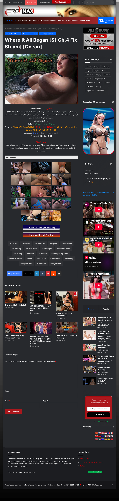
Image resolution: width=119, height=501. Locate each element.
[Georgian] (96, 436)
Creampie (47, 248)
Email (7, 401)
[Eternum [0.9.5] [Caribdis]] (16, 297)
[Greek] (102, 436)
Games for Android (30, 34)
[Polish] (96, 439)
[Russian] (102, 439)
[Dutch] (105, 433)
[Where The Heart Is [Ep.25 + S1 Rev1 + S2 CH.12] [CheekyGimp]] (89, 321)
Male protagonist (60, 253)
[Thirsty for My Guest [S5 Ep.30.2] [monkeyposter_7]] (89, 358)
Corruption (32, 248)
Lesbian (43, 253)
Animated (40, 243)
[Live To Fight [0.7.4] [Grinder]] (89, 381)
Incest (31, 253)
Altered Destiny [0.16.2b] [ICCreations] (104, 369)
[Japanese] (108, 436)
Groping (18, 253)
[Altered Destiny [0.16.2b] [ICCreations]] (89, 369)
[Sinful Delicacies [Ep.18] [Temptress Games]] (16, 327)
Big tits (96, 71)
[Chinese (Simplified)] (96, 433)
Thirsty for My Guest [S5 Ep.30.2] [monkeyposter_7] (106, 358)
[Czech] (99, 433)
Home (8, 29)
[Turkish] (111, 439)
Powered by (93, 422)
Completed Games (48, 20)
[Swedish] (108, 439)
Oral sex (42, 258)
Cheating (17, 248)
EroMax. (85, 485)
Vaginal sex (27, 263)
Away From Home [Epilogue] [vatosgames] (104, 347)
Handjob (107, 75)
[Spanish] (105, 439)
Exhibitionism (64, 248)
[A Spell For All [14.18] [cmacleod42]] (67, 301)
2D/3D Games (11, 20)
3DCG (14, 243)
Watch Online (85, 20)
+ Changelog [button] (11, 157)
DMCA (82, 466)
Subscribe (99, 415)
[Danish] (102, 433)
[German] (99, 436)
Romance (55, 258)
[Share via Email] (59, 273)
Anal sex (26, 243)
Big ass (54, 243)
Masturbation (16, 258)
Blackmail (67, 243)
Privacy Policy (85, 459)
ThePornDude (90, 171)
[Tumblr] (42, 273)
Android (61, 20)
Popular (106, 309)
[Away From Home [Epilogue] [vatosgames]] (89, 347)
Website (46, 401)
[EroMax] (59, 11)
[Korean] (111, 436)
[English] (108, 433)
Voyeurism (56, 263)
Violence (42, 263)
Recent (91, 309)
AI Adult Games (72, 20)
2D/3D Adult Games (19, 29)
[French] (111, 433)
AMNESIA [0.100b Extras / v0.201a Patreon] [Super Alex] (40, 308)
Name (7, 391)
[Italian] (105, 436)
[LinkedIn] (37, 273)
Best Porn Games (91, 174)
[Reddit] (53, 273)
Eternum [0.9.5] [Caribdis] (15, 305)
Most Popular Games (47, 34)
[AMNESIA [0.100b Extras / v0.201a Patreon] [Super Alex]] (41, 297)
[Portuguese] (99, 439)
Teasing (69, 258)
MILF (30, 258)
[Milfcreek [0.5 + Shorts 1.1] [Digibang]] (67, 327)
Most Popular (34, 20)
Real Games (22, 20)
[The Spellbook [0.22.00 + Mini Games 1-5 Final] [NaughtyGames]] (89, 335)
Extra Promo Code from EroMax (91, 462)
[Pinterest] (48, 273)
